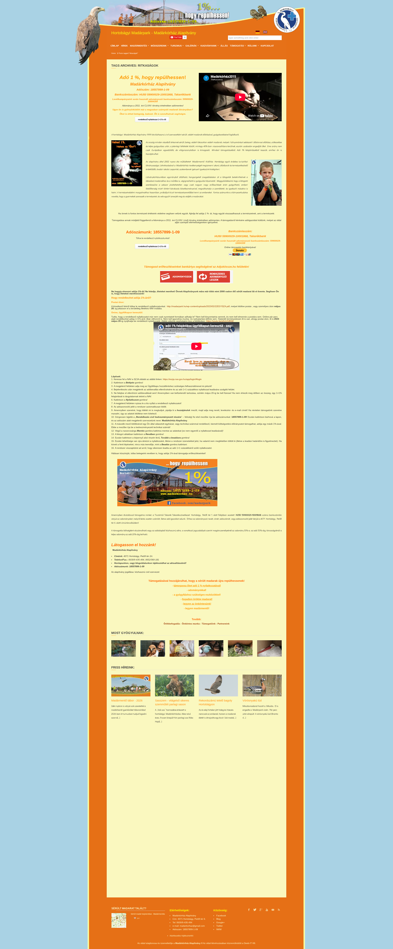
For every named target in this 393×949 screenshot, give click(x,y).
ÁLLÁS (224, 46)
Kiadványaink (208, 46)
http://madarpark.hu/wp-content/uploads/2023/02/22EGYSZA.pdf (198, 306)
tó (192, 935)
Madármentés (138, 46)
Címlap (115, 46)
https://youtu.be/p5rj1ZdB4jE (220, 321)
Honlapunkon (121, 563)
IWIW (219, 929)
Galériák (191, 46)
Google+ (220, 922)
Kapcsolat (267, 46)
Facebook (221, 915)
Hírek (124, 46)
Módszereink (159, 46)
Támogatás (237, 46)
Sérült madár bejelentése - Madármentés (148, 913)
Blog (218, 919)
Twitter (219, 926)
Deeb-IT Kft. (250, 943)
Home (113, 53)
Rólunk (252, 46)
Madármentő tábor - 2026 (126, 700)
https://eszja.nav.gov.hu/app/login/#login (182, 379)
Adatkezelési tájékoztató (181, 935)
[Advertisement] (255, 480)
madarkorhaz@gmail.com (192, 926)
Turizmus (176, 46)
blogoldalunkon (143, 563)
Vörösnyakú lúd (252, 700)
